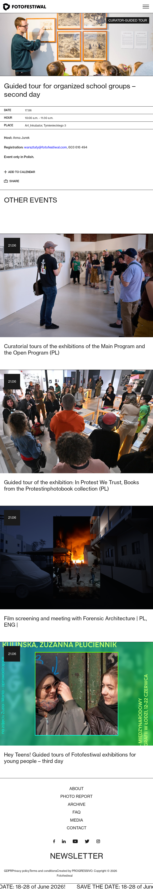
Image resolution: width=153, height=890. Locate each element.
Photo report (76, 796)
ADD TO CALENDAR (21, 172)
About (76, 788)
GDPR (8, 870)
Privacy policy (20, 870)
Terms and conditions (43, 870)
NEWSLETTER (76, 855)
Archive (76, 804)
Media (76, 820)
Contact (76, 828)
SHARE (14, 181)
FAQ (77, 812)
